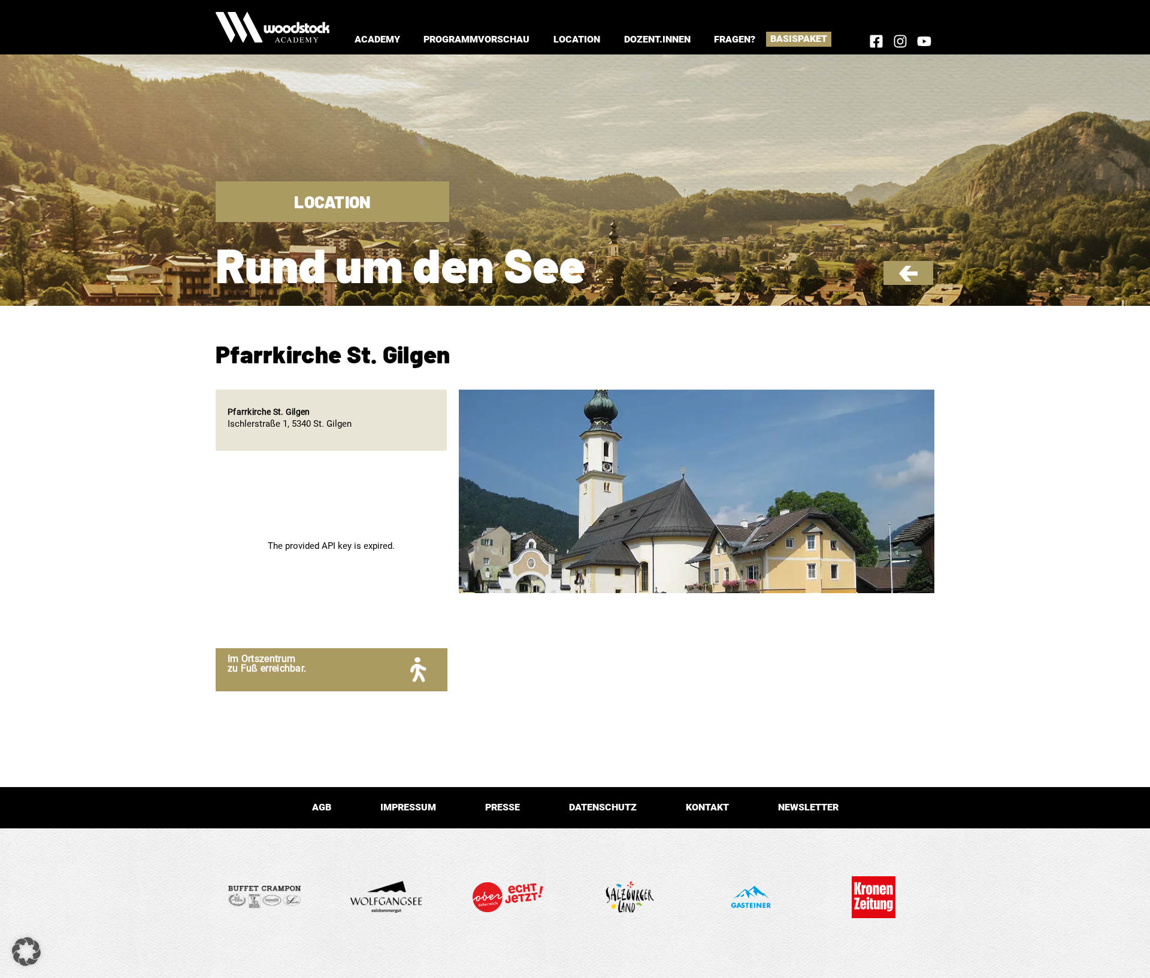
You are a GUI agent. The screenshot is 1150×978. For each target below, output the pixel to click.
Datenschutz (603, 807)
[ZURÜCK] (908, 278)
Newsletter (808, 807)
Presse (502, 807)
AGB (321, 807)
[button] (377, 39)
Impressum (408, 807)
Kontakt (707, 807)
